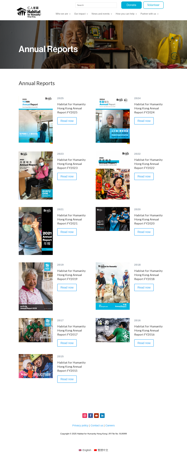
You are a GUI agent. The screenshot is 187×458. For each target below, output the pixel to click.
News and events (101, 14)
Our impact (79, 14)
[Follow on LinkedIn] (102, 415)
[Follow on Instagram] (84, 415)
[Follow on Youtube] (96, 415)
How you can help (125, 14)
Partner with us (148, 14)
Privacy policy (80, 425)
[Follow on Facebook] (90, 415)
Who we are (62, 14)
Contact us (97, 425)
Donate (131, 5)
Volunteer (153, 5)
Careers (110, 425)
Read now (66, 120)
